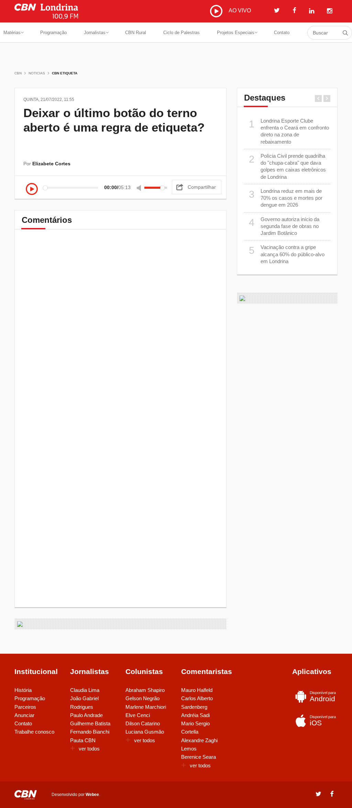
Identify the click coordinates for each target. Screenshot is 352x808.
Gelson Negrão (142, 698)
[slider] (155, 188)
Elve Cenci (137, 715)
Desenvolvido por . (76, 794)
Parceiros (25, 707)
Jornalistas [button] (95, 32)
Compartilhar (202, 187)
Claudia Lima (84, 690)
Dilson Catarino (142, 723)
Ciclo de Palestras (181, 32)
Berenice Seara (198, 757)
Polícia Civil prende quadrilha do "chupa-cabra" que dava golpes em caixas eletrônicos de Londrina (287, 166)
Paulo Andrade (86, 715)
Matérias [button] (12, 32)
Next (326, 98)
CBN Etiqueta (64, 73)
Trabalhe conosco (34, 732)
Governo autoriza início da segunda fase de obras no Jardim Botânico (284, 226)
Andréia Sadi (195, 715)
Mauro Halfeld (196, 690)
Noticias (37, 73)
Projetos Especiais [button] (235, 32)
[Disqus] (120, 332)
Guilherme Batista (90, 723)
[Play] (31, 190)
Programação (53, 32)
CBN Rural (135, 32)
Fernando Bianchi (89, 732)
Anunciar (24, 715)
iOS (323, 721)
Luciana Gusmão (144, 732)
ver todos (89, 749)
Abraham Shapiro (145, 690)
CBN (18, 73)
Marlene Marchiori (145, 707)
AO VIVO (239, 10)
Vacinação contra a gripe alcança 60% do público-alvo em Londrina (286, 254)
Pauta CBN (83, 740)
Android (323, 697)
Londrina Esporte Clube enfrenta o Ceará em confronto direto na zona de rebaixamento (289, 131)
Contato (281, 32)
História (23, 690)
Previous (318, 98)
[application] (98, 188)
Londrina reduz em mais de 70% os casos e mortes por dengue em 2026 (285, 198)
